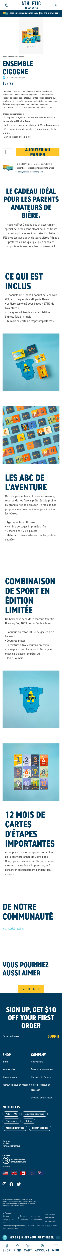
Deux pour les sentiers (42, 1069)
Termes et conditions (24, 1218)
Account (42, 1250)
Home (5, 56)
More (55, 1250)
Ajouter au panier (37, 152)
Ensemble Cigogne (16, 57)
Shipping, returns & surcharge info (29, 172)
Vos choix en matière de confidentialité (50, 1217)
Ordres (28, 1121)
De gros (6, 1141)
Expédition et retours (34, 1113)
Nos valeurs (37, 1061)
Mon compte (11, 1121)
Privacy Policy (14, 1205)
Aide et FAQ (11, 1113)
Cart (28, 1250)
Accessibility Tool (15, 1128)
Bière (5, 1061)
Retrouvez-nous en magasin (16, 1084)
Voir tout (31, 989)
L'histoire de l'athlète (41, 1077)
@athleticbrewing (13, 928)
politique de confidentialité (36, 1218)
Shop (7, 1250)
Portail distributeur (11, 1145)
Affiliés (6, 1143)
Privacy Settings (40, 1128)
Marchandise (9, 1069)
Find (17, 1250)
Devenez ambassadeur (42, 1097)
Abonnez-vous (10, 1077)
